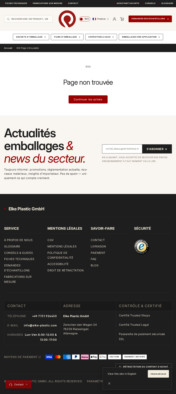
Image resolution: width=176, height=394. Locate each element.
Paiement (98, 253)
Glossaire (167, 3)
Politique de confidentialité (60, 255)
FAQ (93, 259)
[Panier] (122, 19)
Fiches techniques (16, 3)
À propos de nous (18, 240)
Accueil (8, 48)
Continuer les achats (88, 99)
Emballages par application (139, 37)
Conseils (150, 3)
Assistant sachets (128, 3)
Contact (73, 3)
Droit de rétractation (65, 270)
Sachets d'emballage (29, 37)
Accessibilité (58, 264)
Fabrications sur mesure (47, 3)
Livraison (98, 246)
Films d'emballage (65, 37)
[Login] (114, 19)
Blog (95, 265)
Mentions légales (61, 246)
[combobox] (31, 19)
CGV (50, 240)
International (158, 373)
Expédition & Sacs (100, 37)
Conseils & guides (18, 253)
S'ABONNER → (157, 149)
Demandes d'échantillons (17, 268)
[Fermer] (109, 383)
